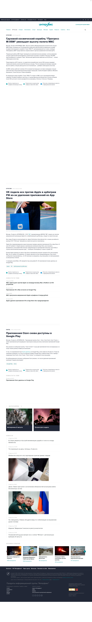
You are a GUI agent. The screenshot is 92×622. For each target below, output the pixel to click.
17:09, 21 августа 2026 (17, 96)
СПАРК (8, 588)
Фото (68, 29)
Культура (39, 29)
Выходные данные (72, 594)
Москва (46, 29)
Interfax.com (23, 19)
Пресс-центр (26, 568)
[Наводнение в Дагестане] (46, 555)
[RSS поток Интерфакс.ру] (40, 595)
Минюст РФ (16, 134)
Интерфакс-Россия (32, 19)
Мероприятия (52, 568)
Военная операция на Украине (13, 557)
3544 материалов (27, 561)
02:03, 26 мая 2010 (16, 35)
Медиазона (9, 134)
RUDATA (34, 591)
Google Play (9, 363)
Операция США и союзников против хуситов (60, 558)
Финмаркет (40, 19)
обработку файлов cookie (68, 577)
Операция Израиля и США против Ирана (29, 558)
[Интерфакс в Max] (42, 595)
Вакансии (33, 568)
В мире (21, 29)
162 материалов (43, 560)
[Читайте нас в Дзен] (33, 595)
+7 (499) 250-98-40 (45, 579)
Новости (56, 29)
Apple (8, 266)
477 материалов (75, 560)
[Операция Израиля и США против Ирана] (30, 555)
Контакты (8, 568)
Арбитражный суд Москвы (20, 266)
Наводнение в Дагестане (43, 557)
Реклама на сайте (42, 568)
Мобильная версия (5, 19)
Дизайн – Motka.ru (72, 595)
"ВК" (29, 234)
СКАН (33, 589)
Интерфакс (46, 24)
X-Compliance (9, 589)
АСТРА (8, 593)
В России (14, 29)
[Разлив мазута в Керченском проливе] (78, 555)
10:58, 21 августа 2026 (15, 329)
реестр (56, 107)
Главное (8, 29)
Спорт (34, 29)
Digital (51, 29)
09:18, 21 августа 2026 (17, 188)
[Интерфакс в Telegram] (35, 595)
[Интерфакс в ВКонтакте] (37, 595)
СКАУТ (8, 591)
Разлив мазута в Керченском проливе (77, 557)
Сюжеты (63, 29)
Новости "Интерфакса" (37, 588)
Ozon (15, 363)
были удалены (26, 352)
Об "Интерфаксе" (15, 19)
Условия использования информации (76, 593)
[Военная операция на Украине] (14, 555)
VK (11, 266)
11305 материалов (11, 560)
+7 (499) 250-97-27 (55, 579)
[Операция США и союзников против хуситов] (62, 555)
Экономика (27, 29)
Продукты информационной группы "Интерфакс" (28, 583)
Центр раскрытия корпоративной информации (42, 592)
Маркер (8, 592)
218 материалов (59, 562)
